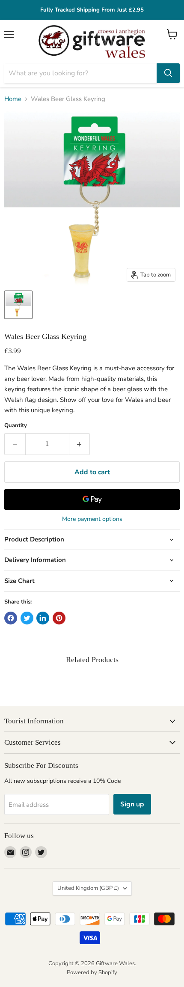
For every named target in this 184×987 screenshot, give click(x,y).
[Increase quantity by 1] (79, 444)
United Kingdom (88, 888)
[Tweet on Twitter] (27, 618)
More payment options (92, 519)
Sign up (132, 804)
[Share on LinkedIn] (42, 618)
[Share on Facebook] (10, 618)
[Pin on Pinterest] (59, 618)
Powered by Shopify (92, 972)
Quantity (15, 425)
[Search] (168, 73)
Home (12, 99)
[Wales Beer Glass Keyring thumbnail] (18, 304)
